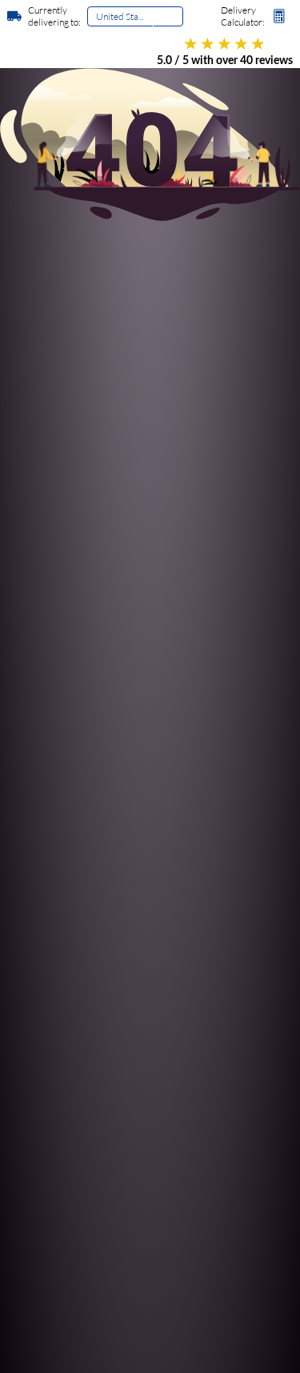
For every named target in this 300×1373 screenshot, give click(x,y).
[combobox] (97, 21)
